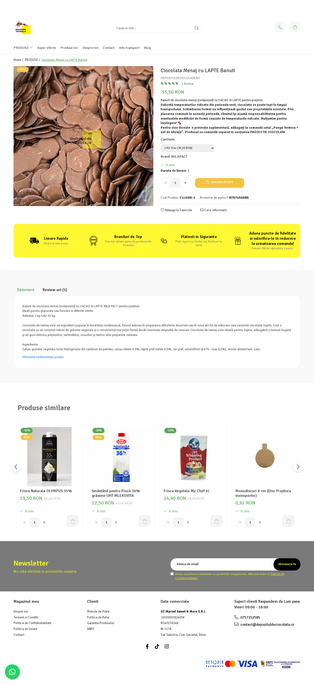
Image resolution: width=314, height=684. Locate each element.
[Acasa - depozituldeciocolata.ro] (44, 28)
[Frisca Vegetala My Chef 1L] (193, 456)
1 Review (188, 84)
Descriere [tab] (25, 289)
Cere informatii (215, 210)
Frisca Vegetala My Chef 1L (187, 491)
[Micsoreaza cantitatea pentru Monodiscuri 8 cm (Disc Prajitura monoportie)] (240, 522)
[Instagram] (166, 646)
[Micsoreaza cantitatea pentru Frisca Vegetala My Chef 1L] (168, 522)
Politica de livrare (25, 629)
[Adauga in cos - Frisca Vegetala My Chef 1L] (216, 521)
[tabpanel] (83, 136)
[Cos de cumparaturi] (295, 27)
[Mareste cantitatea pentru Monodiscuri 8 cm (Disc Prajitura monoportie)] (260, 522)
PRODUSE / (33, 60)
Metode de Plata (98, 612)
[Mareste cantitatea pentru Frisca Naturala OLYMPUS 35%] (44, 522)
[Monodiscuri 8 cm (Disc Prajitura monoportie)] (265, 456)
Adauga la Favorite (178, 210)
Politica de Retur (98, 617)
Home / (18, 60)
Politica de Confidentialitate (32, 623)
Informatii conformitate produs (43, 357)
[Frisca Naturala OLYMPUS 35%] (49, 456)
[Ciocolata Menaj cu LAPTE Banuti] (83, 136)
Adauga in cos (221, 182)
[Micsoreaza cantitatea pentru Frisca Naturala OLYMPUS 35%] (25, 522)
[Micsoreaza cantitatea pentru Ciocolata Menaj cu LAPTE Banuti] (165, 183)
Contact (109, 48)
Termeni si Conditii (25, 617)
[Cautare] (196, 28)
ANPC (91, 629)
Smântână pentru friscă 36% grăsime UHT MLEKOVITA (116, 493)
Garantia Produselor (100, 623)
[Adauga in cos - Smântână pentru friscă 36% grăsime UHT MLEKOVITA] (145, 521)
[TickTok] (157, 646)
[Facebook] (147, 646)
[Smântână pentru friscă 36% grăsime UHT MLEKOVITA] (121, 456)
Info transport (129, 48)
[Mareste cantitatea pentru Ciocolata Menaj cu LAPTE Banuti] (185, 183)
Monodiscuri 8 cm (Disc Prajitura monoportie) (263, 493)
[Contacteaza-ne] (280, 27)
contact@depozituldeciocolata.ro (267, 624)
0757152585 (250, 617)
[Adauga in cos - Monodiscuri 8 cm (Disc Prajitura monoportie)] (288, 521)
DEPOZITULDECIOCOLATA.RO (180, 78)
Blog (147, 48)
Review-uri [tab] (55, 289)
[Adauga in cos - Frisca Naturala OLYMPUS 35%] (73, 521)
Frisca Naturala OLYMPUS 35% (46, 491)
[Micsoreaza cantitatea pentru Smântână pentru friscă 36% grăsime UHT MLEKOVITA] (97, 522)
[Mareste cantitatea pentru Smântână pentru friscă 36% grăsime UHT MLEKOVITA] (116, 522)
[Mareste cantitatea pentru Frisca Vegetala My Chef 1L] (188, 522)
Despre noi (20, 612)
